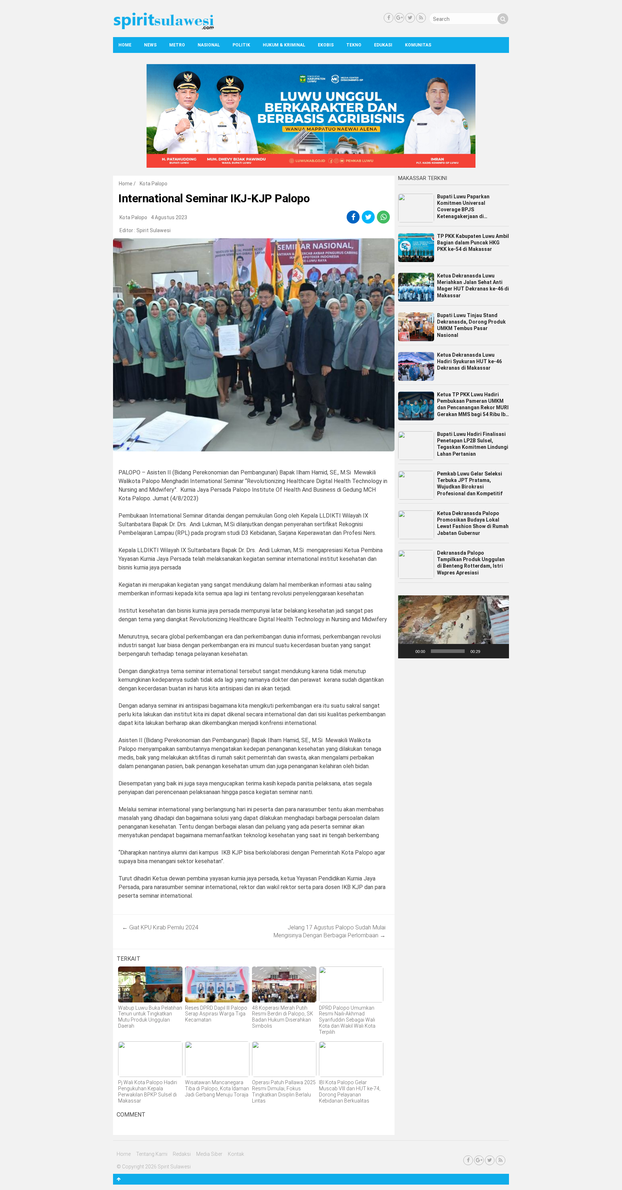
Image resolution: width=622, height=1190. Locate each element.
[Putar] (407, 651)
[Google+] (399, 18)
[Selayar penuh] (499, 651)
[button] (453, 626)
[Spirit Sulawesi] (163, 28)
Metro (177, 45)
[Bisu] (488, 651)
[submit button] (502, 18)
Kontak (236, 1154)
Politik (241, 45)
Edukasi (383, 45)
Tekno (353, 45)
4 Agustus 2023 (169, 217)
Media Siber (209, 1154)
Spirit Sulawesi (153, 230)
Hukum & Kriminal (284, 45)
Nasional (209, 45)
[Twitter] (410, 18)
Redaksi (182, 1154)
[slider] (448, 651)
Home (124, 45)
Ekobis (326, 45)
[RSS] (421, 18)
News (150, 45)
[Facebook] (388, 18)
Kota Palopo (153, 183)
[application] (453, 626)
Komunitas (418, 45)
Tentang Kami (151, 1154)
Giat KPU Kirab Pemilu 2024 (160, 927)
